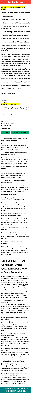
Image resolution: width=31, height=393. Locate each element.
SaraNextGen (21, 304)
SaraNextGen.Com (15, 2)
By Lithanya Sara (6, 95)
